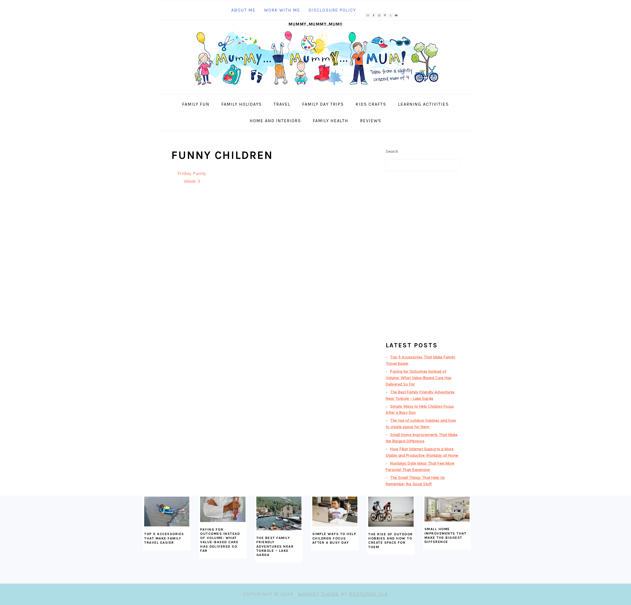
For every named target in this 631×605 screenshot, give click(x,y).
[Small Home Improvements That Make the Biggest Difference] (447, 509)
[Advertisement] (423, 259)
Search (392, 151)
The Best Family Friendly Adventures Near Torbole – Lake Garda (275, 546)
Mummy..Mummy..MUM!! (315, 24)
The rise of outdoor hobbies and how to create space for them (390, 540)
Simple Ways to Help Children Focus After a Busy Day (334, 538)
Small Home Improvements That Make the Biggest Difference (445, 535)
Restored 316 (368, 594)
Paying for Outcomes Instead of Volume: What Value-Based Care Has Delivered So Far (419, 378)
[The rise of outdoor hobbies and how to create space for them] (390, 512)
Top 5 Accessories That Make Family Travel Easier (164, 538)
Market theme (318, 594)
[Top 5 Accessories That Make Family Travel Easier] (166, 512)
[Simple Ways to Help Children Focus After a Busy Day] (334, 512)
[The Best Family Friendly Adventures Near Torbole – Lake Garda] (278, 513)
